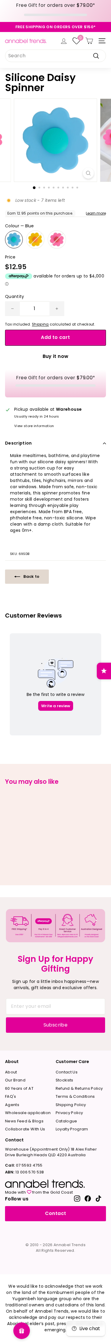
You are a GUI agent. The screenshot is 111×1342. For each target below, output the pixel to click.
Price (10, 257)
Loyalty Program (72, 1129)
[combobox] (55, 56)
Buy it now (56, 356)
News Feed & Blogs (24, 1121)
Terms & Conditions (75, 1096)
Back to (31, 576)
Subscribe (56, 1024)
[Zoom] (88, 173)
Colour (19, 226)
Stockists (64, 1080)
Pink (57, 239)
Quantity (14, 296)
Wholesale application (28, 1113)
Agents (12, 1105)
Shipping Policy (71, 1105)
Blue (14, 239)
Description (18, 443)
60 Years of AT (19, 1088)
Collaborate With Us (25, 1129)
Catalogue (66, 1121)
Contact (55, 1213)
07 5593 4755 (23, 1165)
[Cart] (89, 41)
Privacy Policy (69, 1113)
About (11, 1072)
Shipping (40, 324)
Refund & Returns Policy (79, 1088)
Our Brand (15, 1080)
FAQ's (10, 1096)
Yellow (35, 239)
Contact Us (67, 1072)
